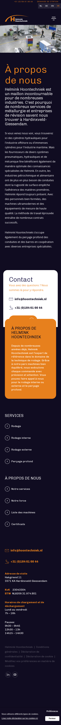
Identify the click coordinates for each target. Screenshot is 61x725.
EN (52, 6)
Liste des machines (23, 512)
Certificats (18, 524)
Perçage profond (22, 461)
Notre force (18, 500)
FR (58, 6)
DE (46, 6)
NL (41, 6)
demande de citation (47, 1)
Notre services (20, 488)
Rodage (16, 426)
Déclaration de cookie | (41, 656)
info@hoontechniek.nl (26, 550)
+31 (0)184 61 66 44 (24, 561)
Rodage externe (21, 449)
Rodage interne (21, 437)
